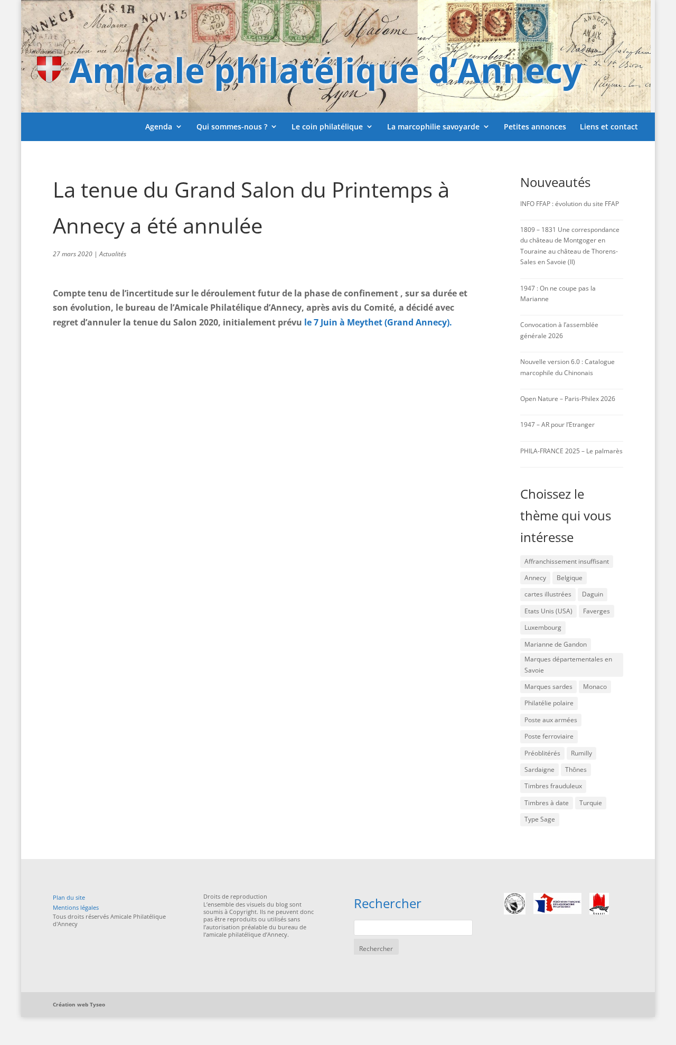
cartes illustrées (547, 594)
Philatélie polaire (549, 702)
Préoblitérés (542, 753)
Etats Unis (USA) (548, 611)
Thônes (576, 769)
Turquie (590, 802)
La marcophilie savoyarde (433, 127)
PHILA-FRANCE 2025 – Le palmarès (571, 450)
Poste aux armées (550, 719)
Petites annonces (535, 127)
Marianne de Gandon (555, 644)
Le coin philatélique (327, 127)
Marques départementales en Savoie (568, 664)
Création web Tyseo (79, 1004)
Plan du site (69, 897)
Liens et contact (609, 127)
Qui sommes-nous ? (231, 127)
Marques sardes (548, 686)
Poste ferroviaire (549, 736)
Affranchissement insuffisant (566, 561)
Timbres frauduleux (553, 785)
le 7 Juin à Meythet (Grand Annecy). (378, 322)
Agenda (158, 127)
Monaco (595, 686)
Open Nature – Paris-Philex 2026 (567, 398)
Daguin (592, 594)
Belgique (570, 577)
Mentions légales (76, 907)
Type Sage (539, 819)
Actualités (112, 253)
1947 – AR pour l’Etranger (557, 424)
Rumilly (581, 753)
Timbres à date (546, 802)
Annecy (535, 577)
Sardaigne (539, 769)
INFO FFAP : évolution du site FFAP (569, 203)
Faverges (596, 611)
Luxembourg (542, 627)
